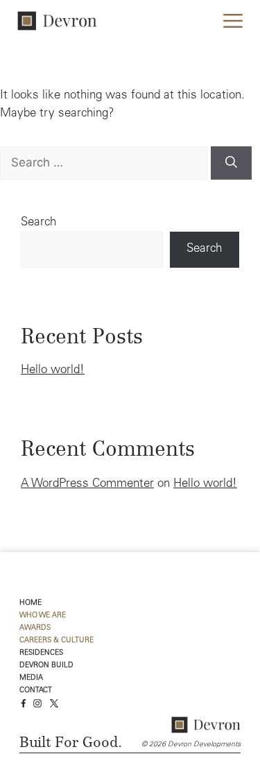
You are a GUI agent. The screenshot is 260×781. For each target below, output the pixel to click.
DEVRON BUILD (46, 665)
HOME (30, 603)
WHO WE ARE (42, 615)
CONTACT (35, 690)
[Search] (231, 163)
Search (38, 223)
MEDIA (31, 678)
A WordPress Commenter (87, 484)
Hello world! (53, 371)
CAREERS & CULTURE (56, 640)
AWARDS (35, 628)
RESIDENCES (41, 653)
